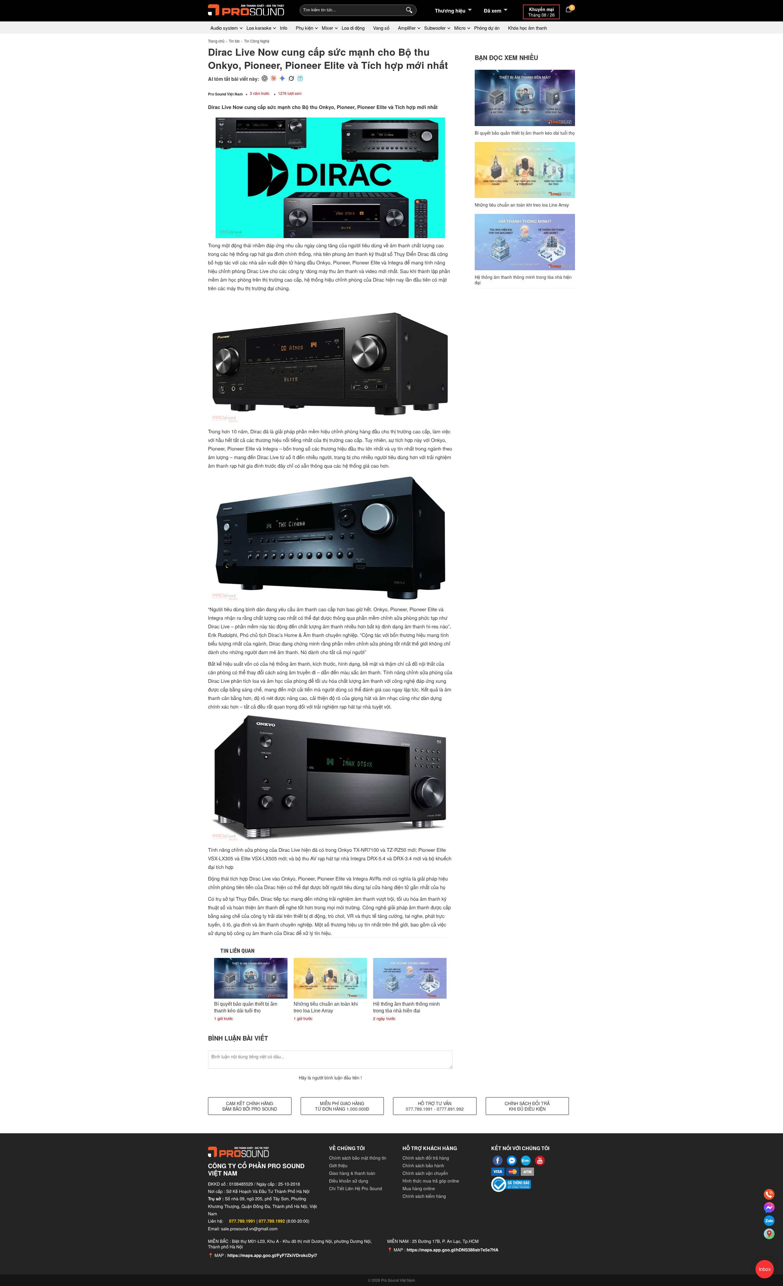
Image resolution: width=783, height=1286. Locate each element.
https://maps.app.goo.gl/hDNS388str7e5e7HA (452, 1250)
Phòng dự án (486, 27)
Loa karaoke (259, 27)
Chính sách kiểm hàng (424, 1196)
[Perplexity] (300, 78)
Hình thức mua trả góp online (431, 1181)
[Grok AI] (291, 78)
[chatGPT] (265, 78)
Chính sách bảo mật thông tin (357, 1158)
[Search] (408, 9)
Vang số (381, 27)
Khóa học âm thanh (527, 27)
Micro (460, 27)
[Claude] (273, 78)
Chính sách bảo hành (423, 1165)
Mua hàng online (419, 1188)
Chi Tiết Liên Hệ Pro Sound (355, 1188)
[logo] (246, 9)
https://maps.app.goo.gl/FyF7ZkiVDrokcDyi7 (272, 1255)
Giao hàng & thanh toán (352, 1173)
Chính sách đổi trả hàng (426, 1158)
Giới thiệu (338, 1165)
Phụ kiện (304, 27)
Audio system (224, 27)
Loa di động (353, 27)
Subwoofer (435, 27)
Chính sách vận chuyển (425, 1173)
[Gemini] (282, 78)
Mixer (327, 27)
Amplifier (407, 27)
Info (283, 27)
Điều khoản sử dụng (348, 1181)
